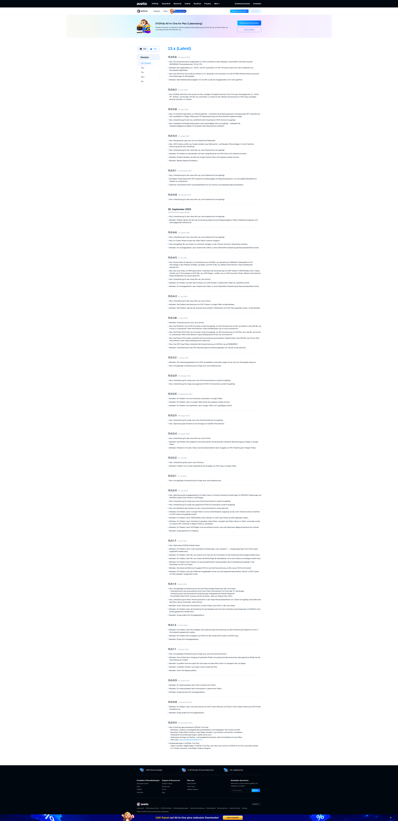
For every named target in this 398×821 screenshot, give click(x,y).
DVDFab (155, 4)
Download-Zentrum (242, 4)
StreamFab (166, 4)
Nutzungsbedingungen (180, 808)
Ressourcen (166, 786)
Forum (164, 789)
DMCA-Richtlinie (166, 808)
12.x (142, 68)
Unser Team (191, 786)
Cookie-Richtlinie (234, 808)
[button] (239, 11)
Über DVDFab (191, 783)
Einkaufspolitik (211, 808)
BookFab (197, 4)
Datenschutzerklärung (197, 808)
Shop (138, 786)
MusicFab (177, 4)
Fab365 (139, 789)
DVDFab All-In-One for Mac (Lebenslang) (178, 23)
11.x (142, 72)
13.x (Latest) (146, 63)
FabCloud (140, 792)
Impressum (140, 808)
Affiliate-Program (192, 789)
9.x (142, 81)
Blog (163, 792)
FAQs (165, 11)
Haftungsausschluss (152, 808)
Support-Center (167, 783)
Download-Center (143, 783)
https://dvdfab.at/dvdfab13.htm (190, 740)
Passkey (207, 4)
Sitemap (244, 808)
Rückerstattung (222, 808)
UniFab (187, 4)
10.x (142, 77)
